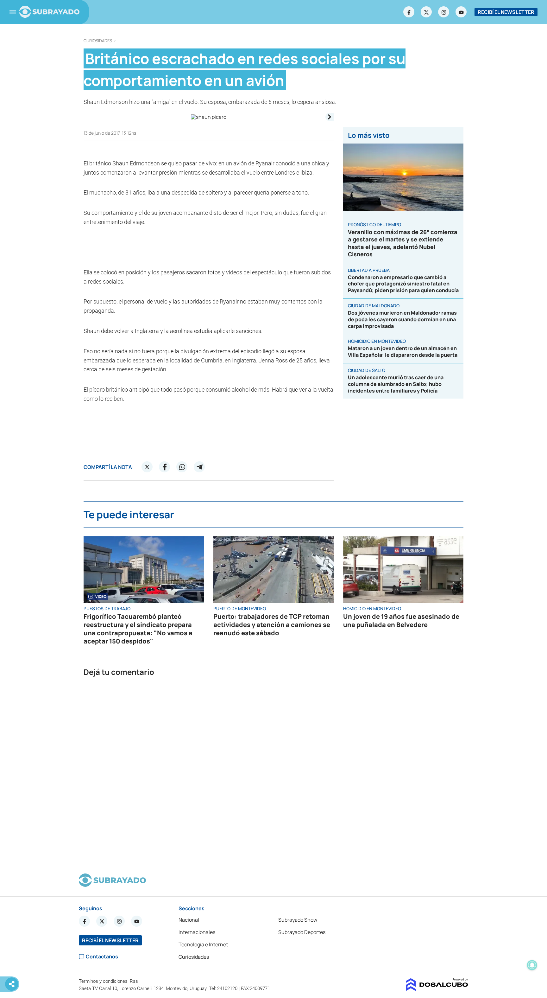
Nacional (189, 919)
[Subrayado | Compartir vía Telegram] (199, 467)
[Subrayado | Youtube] (461, 12)
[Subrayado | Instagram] (443, 12)
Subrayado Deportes (301, 932)
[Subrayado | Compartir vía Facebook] (164, 467)
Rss (134, 981)
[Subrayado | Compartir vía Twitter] (147, 467)
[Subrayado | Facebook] (409, 12)
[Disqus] (273, 771)
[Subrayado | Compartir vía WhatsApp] (182, 467)
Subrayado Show (297, 919)
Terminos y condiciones (104, 981)
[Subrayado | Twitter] (426, 12)
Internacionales (197, 932)
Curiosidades (98, 41)
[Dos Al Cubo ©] (437, 989)
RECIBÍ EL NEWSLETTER (506, 12)
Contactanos (102, 956)
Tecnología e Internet (203, 944)
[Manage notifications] (532, 965)
